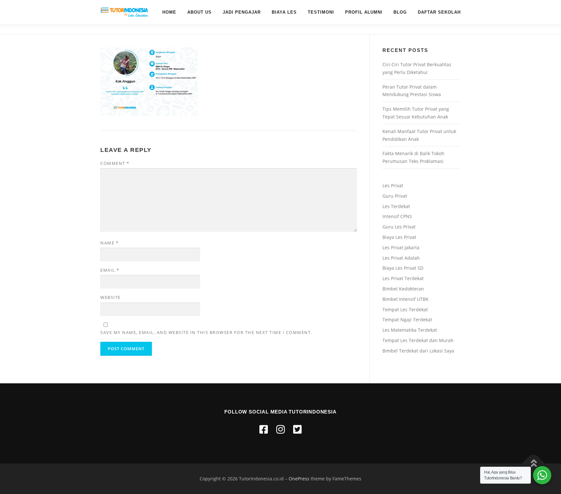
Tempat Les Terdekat (405, 309)
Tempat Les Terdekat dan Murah (418, 340)
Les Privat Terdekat (403, 278)
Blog (400, 12)
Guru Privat (394, 196)
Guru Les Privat (399, 227)
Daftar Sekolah (439, 12)
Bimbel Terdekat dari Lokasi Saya (418, 351)
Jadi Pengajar (242, 12)
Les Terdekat (396, 206)
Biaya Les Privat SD (402, 268)
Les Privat (392, 185)
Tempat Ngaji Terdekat (407, 319)
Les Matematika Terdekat (409, 330)
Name (109, 243)
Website (110, 297)
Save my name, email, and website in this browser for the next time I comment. (206, 332)
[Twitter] (297, 429)
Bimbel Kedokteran (403, 289)
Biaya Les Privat (399, 237)
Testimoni (321, 12)
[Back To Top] (533, 463)
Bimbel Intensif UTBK (405, 299)
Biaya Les (284, 12)
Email (109, 270)
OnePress (299, 478)
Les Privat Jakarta (400, 247)
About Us (199, 12)
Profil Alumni (363, 12)
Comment (115, 163)
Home (169, 12)
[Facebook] (263, 429)
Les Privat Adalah (401, 258)
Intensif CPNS (397, 216)
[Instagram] (280, 429)
